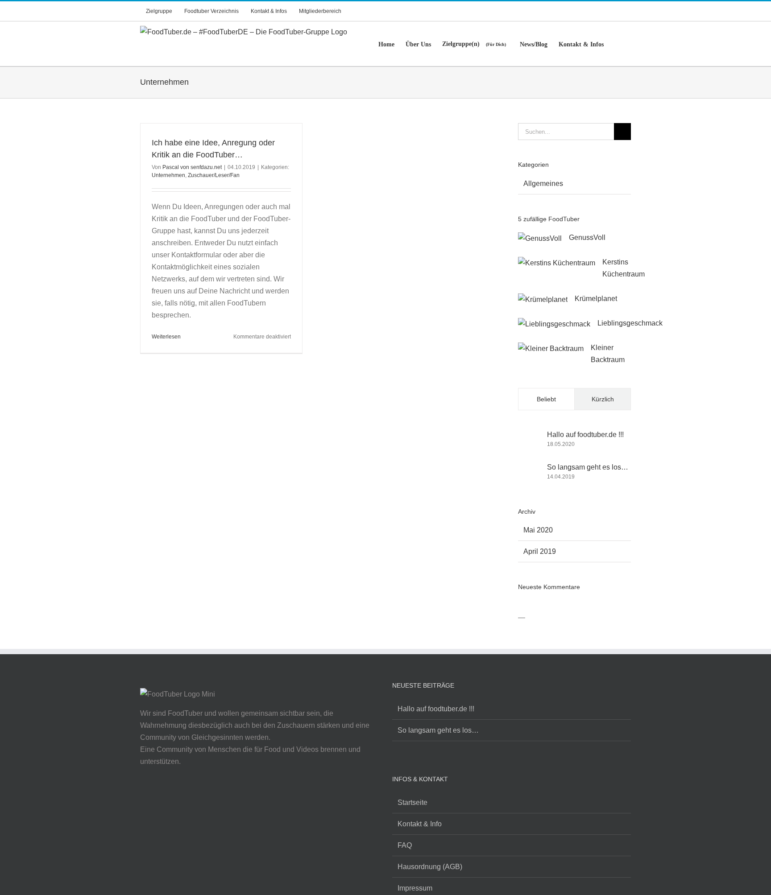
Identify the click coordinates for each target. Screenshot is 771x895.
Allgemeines (543, 183)
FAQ (405, 845)
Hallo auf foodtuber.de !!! (585, 434)
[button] (617, 43)
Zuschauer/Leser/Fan (214, 175)
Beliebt (546, 399)
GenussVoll (587, 237)
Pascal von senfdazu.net (192, 167)
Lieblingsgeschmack (630, 323)
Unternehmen (168, 175)
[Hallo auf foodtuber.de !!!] (529, 434)
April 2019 (539, 551)
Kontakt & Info (420, 824)
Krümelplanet (596, 298)
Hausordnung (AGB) (430, 866)
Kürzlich (603, 399)
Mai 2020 (538, 530)
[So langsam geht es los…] (529, 471)
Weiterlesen (166, 337)
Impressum (415, 888)
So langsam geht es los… (587, 467)
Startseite (412, 802)
